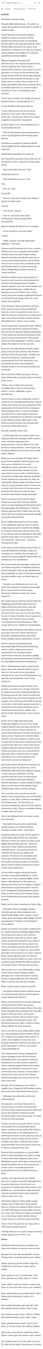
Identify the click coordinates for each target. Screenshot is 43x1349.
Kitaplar (8, 9)
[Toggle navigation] (39, 2)
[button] (35, 2)
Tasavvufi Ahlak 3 (19, 9)
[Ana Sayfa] (2, 9)
